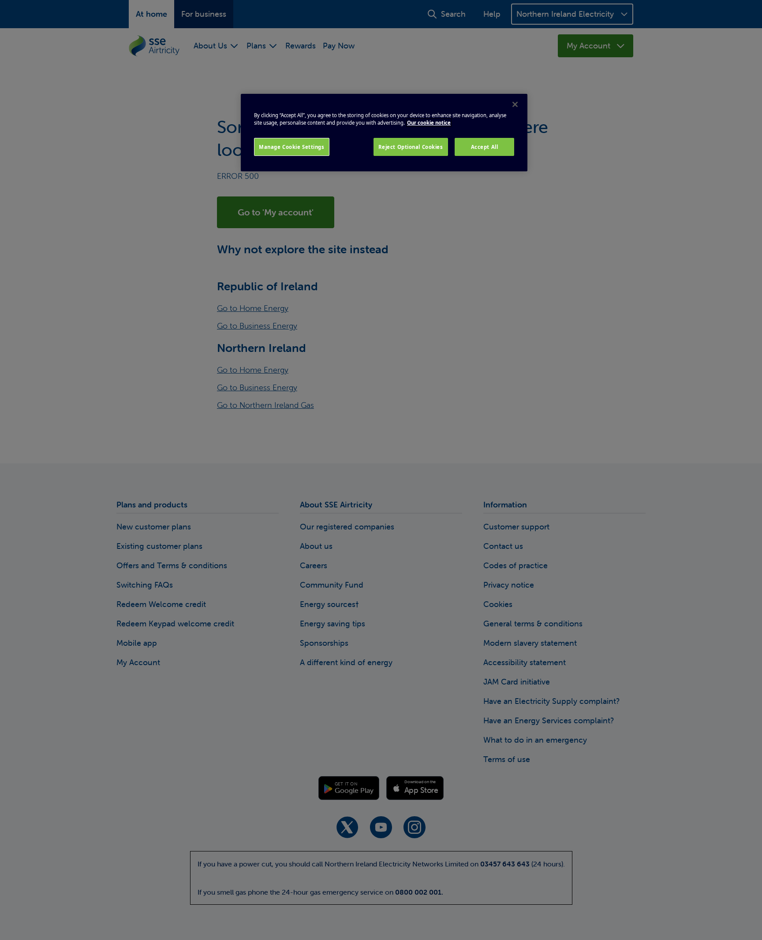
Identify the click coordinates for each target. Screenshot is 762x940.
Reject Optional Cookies (410, 147)
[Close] (515, 104)
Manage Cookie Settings (292, 147)
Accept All (484, 147)
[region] (384, 132)
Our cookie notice (429, 122)
